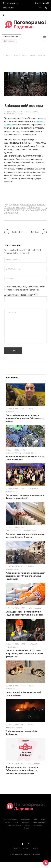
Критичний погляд (13, 453)
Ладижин (14, 204)
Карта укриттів (8, 8)
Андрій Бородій (33, 112)
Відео (31, 686)
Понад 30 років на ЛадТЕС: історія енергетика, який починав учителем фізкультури (24, 653)
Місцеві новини (9, 113)
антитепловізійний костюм (19, 209)
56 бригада (33, 207)
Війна (24, 55)
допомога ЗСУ (28, 204)
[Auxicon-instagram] (45, 7)
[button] (3, 15)
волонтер (21, 207)
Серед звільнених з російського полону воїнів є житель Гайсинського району (25, 418)
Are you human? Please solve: (18, 294)
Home (8, 55)
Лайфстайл (33, 489)
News (16, 55)
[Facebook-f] (40, 7)
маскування (11, 212)
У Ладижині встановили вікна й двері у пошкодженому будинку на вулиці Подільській (25, 576)
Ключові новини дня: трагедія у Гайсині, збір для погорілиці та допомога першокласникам (22, 770)
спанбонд (40, 209)
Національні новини (14, 728)
